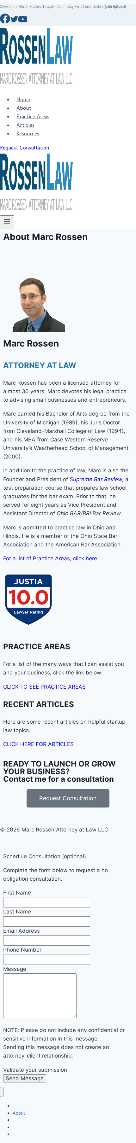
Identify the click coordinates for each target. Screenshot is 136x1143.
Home (23, 99)
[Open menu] (7, 222)
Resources (27, 133)
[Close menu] (1, 1092)
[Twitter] (14, 22)
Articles (25, 125)
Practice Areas (32, 116)
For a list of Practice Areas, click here (50, 558)
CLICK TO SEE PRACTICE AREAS (44, 687)
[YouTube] (22, 22)
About (23, 108)
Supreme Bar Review (96, 479)
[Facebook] (5, 22)
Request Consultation (24, 147)
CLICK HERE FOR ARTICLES (38, 744)
